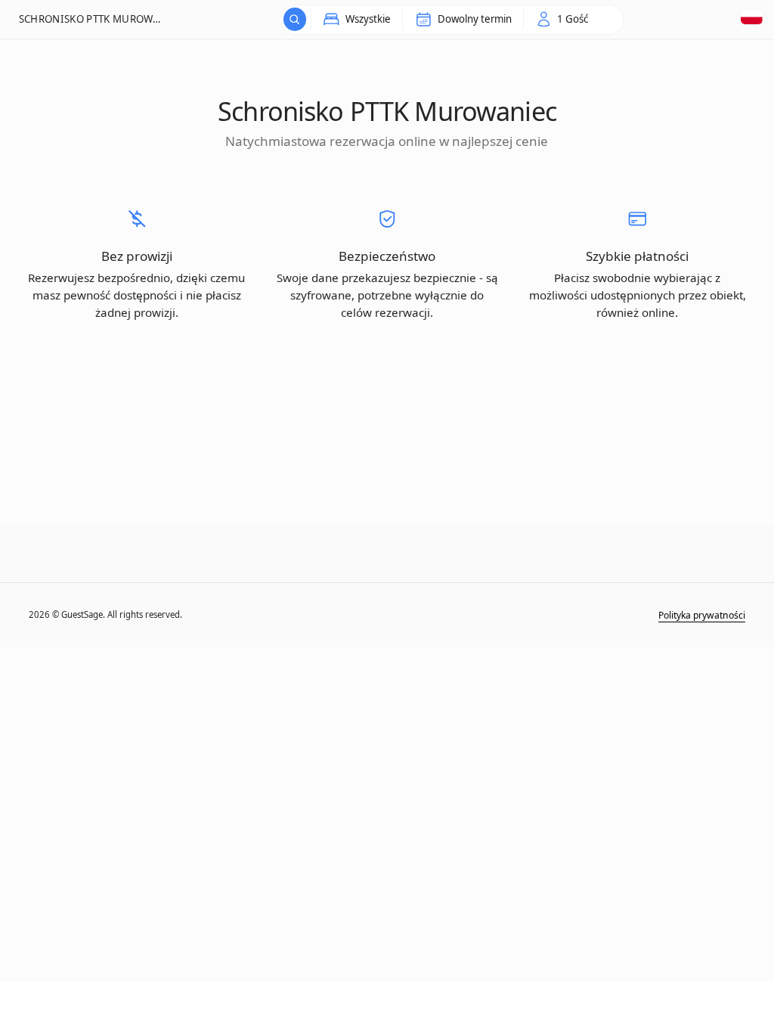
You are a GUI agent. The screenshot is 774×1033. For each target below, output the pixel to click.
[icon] (562, 19)
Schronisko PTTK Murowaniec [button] (91, 19)
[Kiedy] (294, 19)
